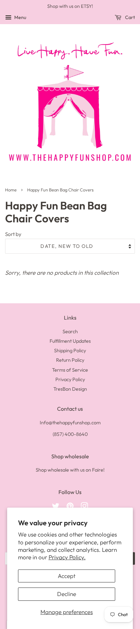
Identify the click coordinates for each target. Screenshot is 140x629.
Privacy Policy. (67, 557)
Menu (19, 17)
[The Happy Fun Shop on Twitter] (55, 507)
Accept (66, 575)
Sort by (13, 234)
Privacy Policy (70, 379)
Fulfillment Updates (70, 341)
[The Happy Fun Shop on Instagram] (84, 507)
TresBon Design (70, 389)
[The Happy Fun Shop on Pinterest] (70, 507)
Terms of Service (70, 370)
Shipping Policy (70, 350)
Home (11, 189)
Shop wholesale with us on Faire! (70, 470)
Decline (66, 593)
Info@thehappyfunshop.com (70, 423)
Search (70, 331)
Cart (129, 17)
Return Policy (70, 360)
